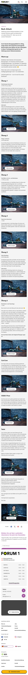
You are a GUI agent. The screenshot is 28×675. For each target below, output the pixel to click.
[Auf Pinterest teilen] (18, 526)
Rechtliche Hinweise (5, 667)
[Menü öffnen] (26, 2)
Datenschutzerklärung (19, 667)
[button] (10, 129)
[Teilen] (21, 526)
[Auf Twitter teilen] (14, 526)
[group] (14, 123)
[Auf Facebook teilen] (11, 526)
